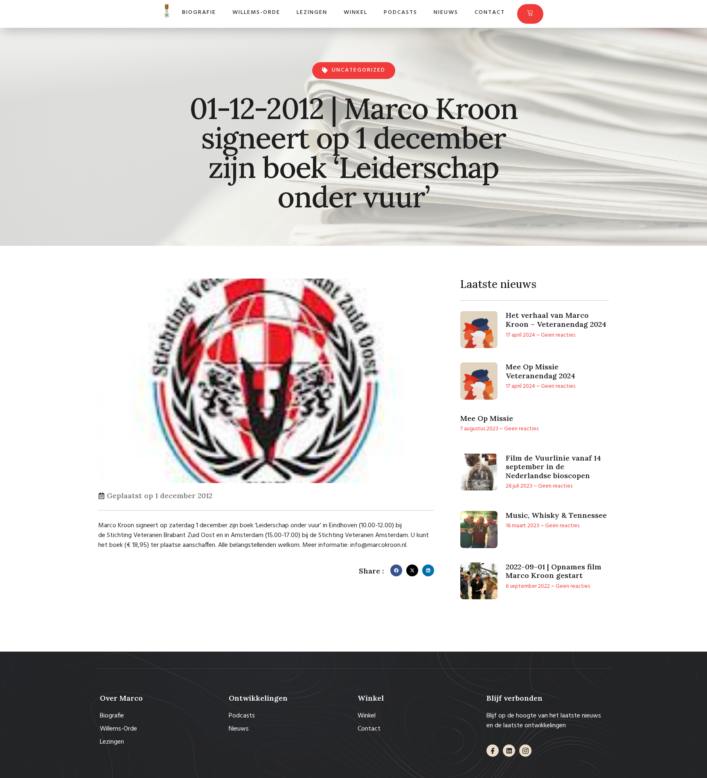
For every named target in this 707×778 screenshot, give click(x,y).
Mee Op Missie (486, 418)
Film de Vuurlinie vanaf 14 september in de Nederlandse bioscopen (553, 466)
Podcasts (400, 12)
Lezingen (312, 12)
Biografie (199, 12)
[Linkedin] (509, 750)
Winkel (355, 12)
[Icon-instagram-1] (525, 750)
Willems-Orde (256, 12)
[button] (396, 570)
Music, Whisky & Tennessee (556, 515)
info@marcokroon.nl (378, 545)
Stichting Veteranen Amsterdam (363, 535)
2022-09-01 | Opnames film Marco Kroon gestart (553, 571)
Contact (490, 12)
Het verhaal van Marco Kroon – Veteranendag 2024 (556, 319)
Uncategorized (358, 70)
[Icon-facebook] (492, 750)
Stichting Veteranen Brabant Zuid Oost (161, 535)
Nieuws (446, 12)
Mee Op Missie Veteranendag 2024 (540, 371)
